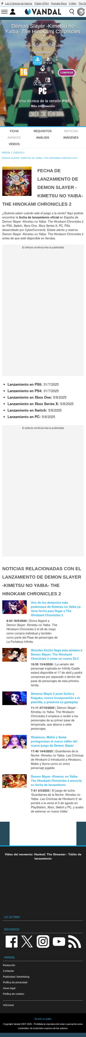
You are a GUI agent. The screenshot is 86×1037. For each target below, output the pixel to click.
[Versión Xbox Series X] (37, 81)
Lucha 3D (45, 45)
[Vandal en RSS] (74, 941)
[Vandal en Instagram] (43, 941)
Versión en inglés (43, 1019)
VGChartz (8, 1005)
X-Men (72, 3)
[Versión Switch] (48, 81)
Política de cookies (13, 993)
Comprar (66, 72)
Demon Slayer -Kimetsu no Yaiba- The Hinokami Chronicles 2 (43, 31)
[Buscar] (72, 11)
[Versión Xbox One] (42, 70)
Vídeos (14, 144)
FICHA (14, 131)
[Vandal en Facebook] (11, 941)
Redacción (9, 965)
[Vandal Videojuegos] (43, 11)
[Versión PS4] (48, 60)
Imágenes (70, 137)
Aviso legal (9, 988)
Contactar (8, 970)
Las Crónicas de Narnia (18, 3)
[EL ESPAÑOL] (81, 12)
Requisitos (43, 131)
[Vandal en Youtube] (59, 941)
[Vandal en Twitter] (27, 941)
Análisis (42, 137)
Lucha (59, 45)
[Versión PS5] (37, 60)
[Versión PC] (42, 90)
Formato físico (59, 3)
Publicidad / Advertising (16, 976)
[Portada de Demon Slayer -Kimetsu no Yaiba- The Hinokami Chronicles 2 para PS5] (17, 181)
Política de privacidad (15, 982)
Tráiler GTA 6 (41, 3)
